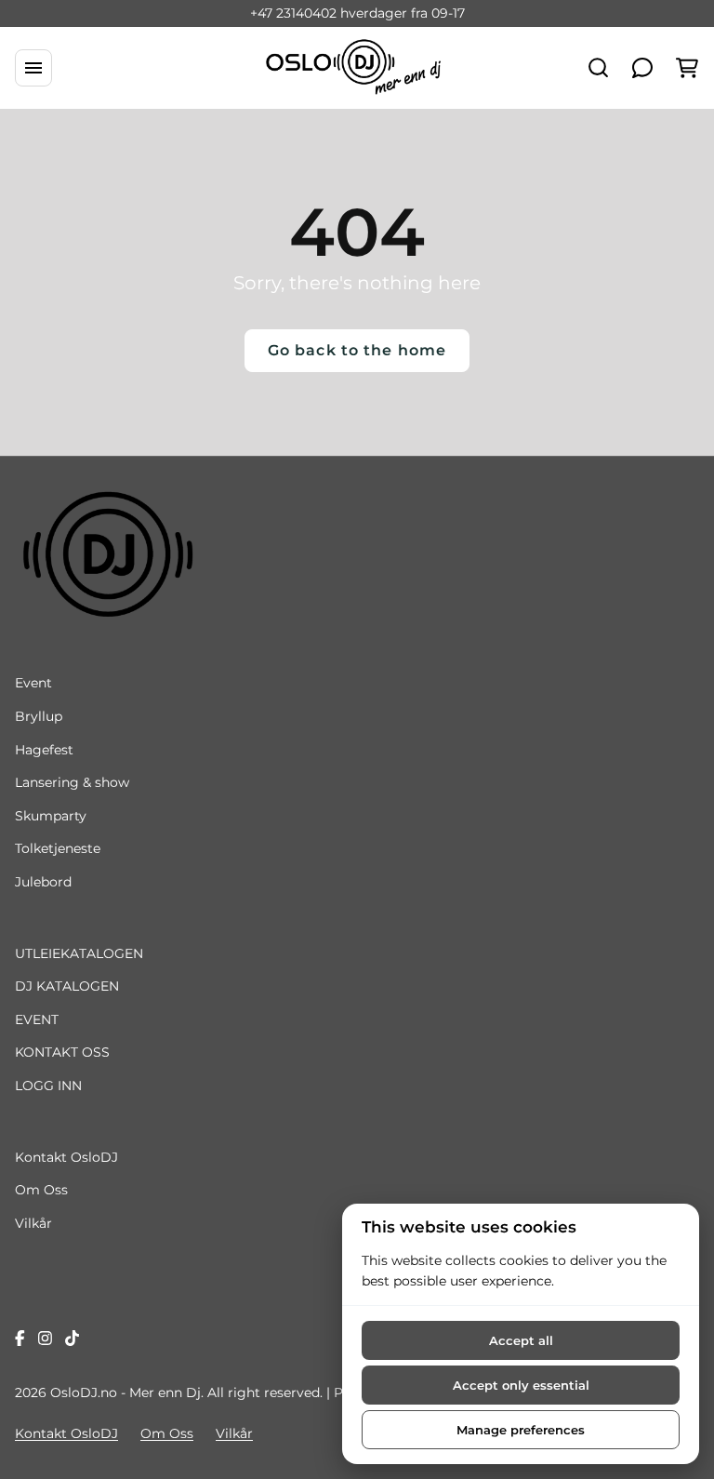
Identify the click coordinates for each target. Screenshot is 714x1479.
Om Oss (41, 1189)
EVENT (37, 1019)
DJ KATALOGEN (67, 986)
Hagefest (44, 749)
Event (33, 682)
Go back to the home (357, 350)
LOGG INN (48, 1085)
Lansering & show (72, 782)
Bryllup (38, 716)
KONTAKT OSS (62, 1052)
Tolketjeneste (57, 848)
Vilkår (33, 1223)
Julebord (43, 881)
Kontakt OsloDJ (66, 1157)
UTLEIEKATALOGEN (79, 953)
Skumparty (50, 815)
